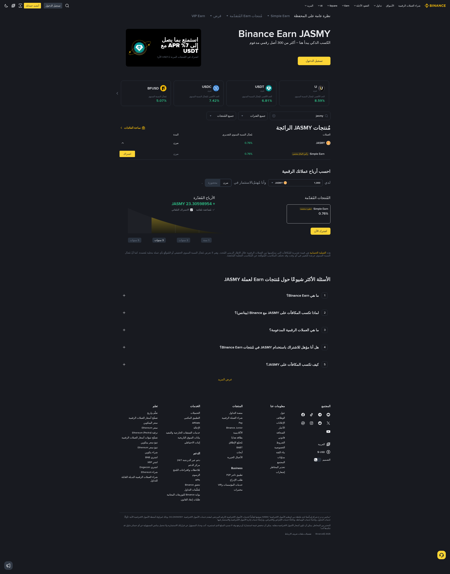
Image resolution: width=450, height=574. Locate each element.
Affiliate (196, 422)
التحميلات (195, 412)
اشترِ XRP (152, 462)
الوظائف (280, 417)
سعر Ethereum (150, 427)
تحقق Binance (192, 484)
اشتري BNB (151, 457)
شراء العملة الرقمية (232, 417)
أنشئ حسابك (32, 5)
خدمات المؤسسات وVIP (230, 484)
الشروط (281, 442)
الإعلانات (280, 422)
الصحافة (281, 432)
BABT (239, 447)
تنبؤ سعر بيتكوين (149, 442)
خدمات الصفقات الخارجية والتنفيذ (183, 432)
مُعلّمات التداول (192, 489)
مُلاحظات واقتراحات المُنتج (186, 470)
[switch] (317, 460)
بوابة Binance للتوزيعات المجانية (183, 494)
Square (333, 5)
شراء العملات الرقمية (409, 5)
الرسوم (196, 474)
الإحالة (197, 427)
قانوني (281, 437)
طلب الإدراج (236, 479)
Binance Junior (234, 427)
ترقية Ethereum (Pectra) (145, 432)
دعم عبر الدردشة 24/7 (188, 460)
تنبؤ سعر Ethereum (148, 447)
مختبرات (238, 489)
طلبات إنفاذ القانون (190, 499)
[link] (215, 16)
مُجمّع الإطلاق (236, 442)
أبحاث (240, 452)
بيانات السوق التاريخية (189, 437)
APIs (197, 479)
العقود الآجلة (362, 5)
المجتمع (281, 462)
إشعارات (280, 472)
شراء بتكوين (151, 452)
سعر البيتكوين (150, 422)
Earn (346, 5)
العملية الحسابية (318, 252)
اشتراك (127, 153)
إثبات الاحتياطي (192, 442)
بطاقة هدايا (237, 437)
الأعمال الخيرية (235, 457)
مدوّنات (281, 457)
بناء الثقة (280, 452)
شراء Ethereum (149, 472)
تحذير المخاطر (277, 467)
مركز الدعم (194, 465)
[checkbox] (191, 209)
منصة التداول (236, 412)
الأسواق (390, 5)
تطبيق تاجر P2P (234, 474)
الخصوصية (279, 447)
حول (282, 412)
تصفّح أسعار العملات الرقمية (143, 417)
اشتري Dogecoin (149, 467)
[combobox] (253, 116)
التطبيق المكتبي (192, 417)
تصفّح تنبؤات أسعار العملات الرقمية (140, 437)
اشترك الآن (320, 231)
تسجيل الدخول (53, 5)
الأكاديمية (238, 432)
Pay (241, 422)
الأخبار (282, 427)
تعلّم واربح (152, 412)
